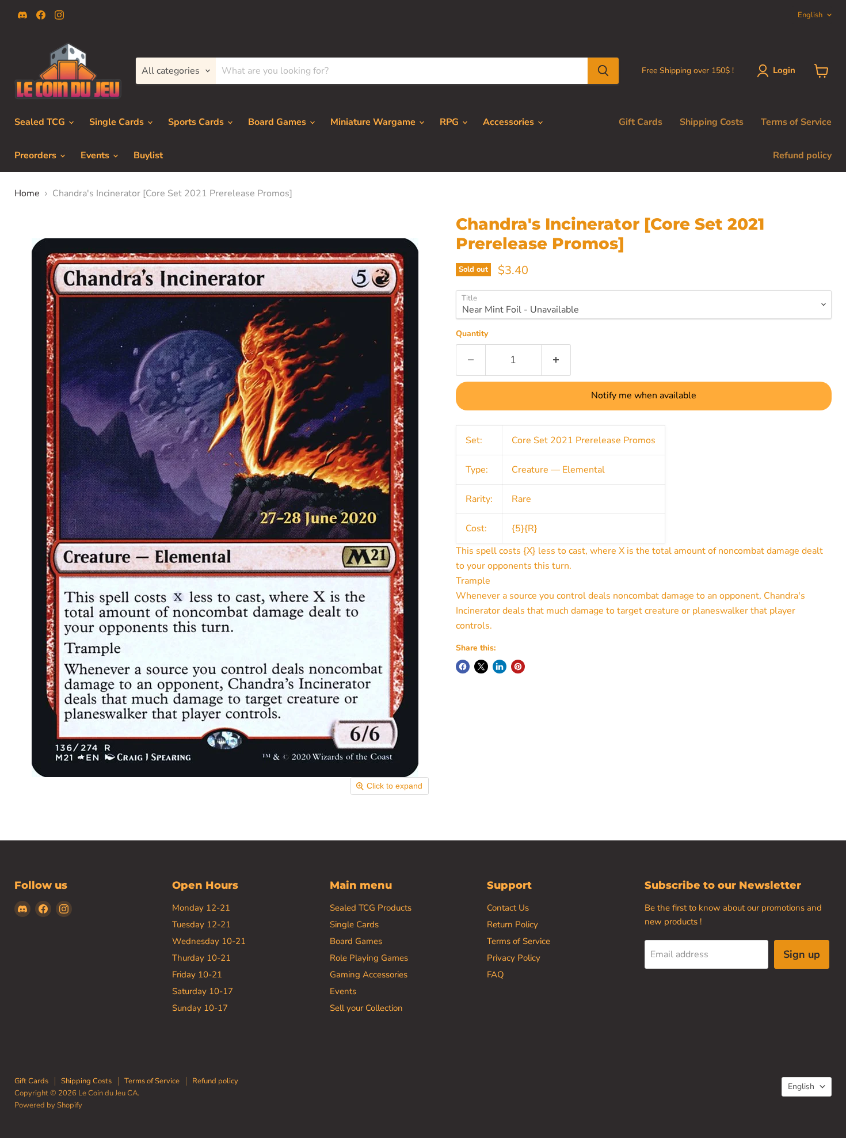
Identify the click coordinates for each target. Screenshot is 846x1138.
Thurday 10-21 (201, 958)
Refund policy (802, 155)
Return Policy (512, 924)
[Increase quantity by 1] (556, 360)
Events (96, 155)
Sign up (801, 954)
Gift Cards (640, 122)
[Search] (603, 71)
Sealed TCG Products (370, 908)
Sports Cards (197, 122)
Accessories (509, 122)
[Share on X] (481, 666)
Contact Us (508, 908)
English (810, 15)
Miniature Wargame (374, 122)
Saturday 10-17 (202, 991)
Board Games (278, 122)
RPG (450, 122)
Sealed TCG (40, 122)
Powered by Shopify (48, 1105)
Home (27, 193)
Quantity (472, 333)
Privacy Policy (513, 958)
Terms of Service (796, 122)
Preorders (36, 155)
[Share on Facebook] (463, 666)
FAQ (495, 974)
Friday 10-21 (197, 974)
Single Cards (117, 122)
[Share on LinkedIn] (499, 666)
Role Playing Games (369, 958)
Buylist (148, 155)
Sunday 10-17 (200, 1008)
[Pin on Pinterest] (518, 666)
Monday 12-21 (201, 908)
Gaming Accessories (368, 974)
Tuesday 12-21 (201, 924)
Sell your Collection (366, 1008)
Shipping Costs (712, 122)
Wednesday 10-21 (209, 941)
